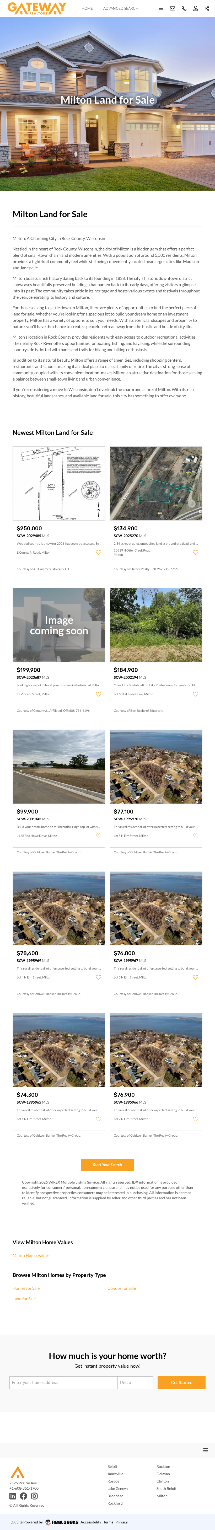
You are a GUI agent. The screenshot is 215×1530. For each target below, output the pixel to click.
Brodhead (115, 1496)
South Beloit (166, 1488)
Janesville (115, 1474)
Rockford (115, 1503)
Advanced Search (120, 8)
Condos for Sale (122, 1288)
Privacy (121, 1522)
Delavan (163, 1474)
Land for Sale (24, 1298)
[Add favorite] (98, 552)
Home (87, 8)
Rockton (163, 1466)
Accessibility (90, 1522)
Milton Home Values (31, 1255)
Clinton (163, 1481)
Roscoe (113, 1481)
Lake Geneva (118, 1488)
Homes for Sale (26, 1288)
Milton (162, 1496)
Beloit (112, 1466)
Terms (108, 1522)
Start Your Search (107, 1164)
